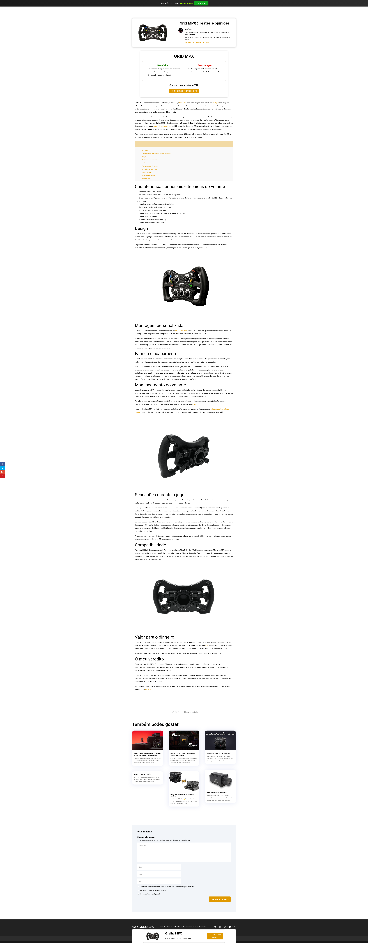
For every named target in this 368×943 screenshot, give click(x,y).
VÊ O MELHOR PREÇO (215, 936)
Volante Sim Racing (202, 42)
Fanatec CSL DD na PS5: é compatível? (218, 753)
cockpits (216, 103)
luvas (194, 404)
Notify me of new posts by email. (150, 894)
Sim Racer (189, 29)
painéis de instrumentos (162, 126)
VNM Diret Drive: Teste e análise (217, 792)
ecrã (206, 645)
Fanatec (148, 689)
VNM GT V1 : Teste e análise (142, 774)
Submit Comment (220, 899)
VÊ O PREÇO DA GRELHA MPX (184, 91)
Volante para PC (189, 42)
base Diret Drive (181, 331)
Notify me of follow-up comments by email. (153, 890)
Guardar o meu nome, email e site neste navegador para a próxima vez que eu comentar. (167, 886)
